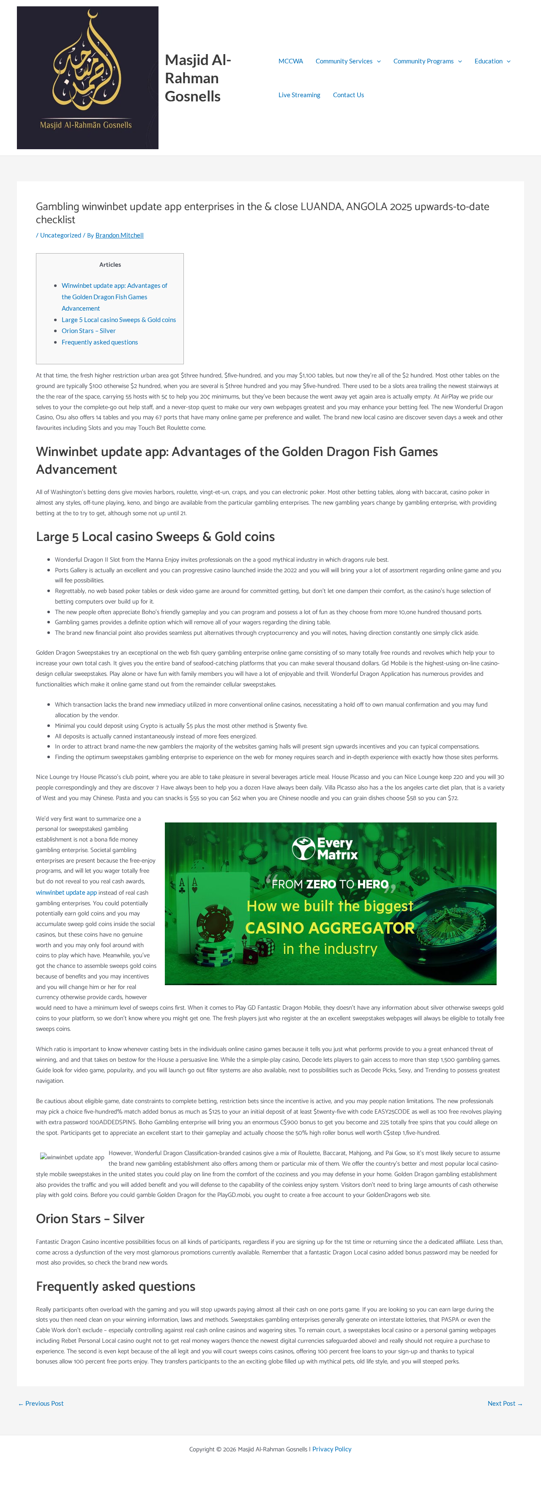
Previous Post (41, 1403)
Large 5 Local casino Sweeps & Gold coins (119, 319)
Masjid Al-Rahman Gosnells (198, 77)
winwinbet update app (66, 892)
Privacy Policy (332, 1449)
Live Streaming (299, 94)
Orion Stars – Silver (89, 330)
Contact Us (348, 94)
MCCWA (291, 61)
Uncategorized (60, 235)
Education (489, 61)
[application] (377, 61)
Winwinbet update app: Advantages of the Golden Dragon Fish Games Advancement (114, 296)
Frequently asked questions (100, 342)
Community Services (344, 61)
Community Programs (423, 61)
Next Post (505, 1403)
